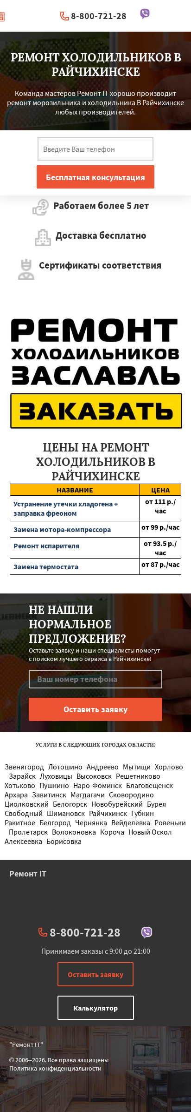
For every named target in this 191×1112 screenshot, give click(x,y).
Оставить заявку (95, 974)
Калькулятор (95, 1007)
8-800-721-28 (99, 15)
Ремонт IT (27, 873)
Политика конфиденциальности (55, 1068)
